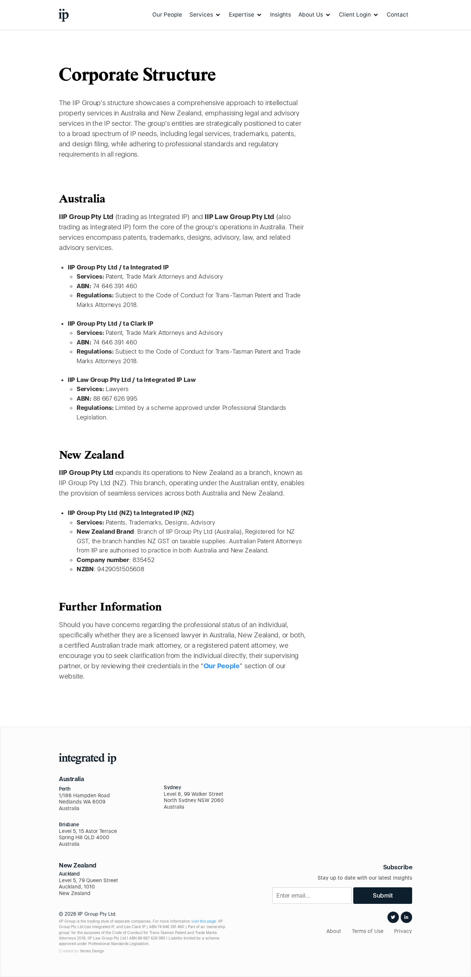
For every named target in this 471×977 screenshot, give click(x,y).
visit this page (203, 921)
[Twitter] (393, 917)
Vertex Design (92, 951)
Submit (383, 895)
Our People (221, 666)
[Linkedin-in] (406, 917)
